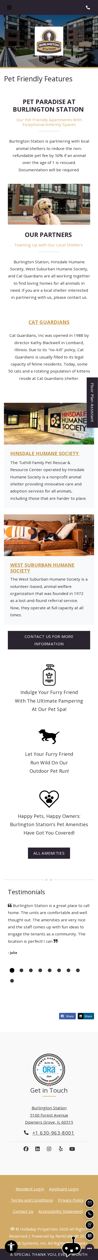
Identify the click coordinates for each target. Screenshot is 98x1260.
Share (69, 1016)
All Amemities (49, 853)
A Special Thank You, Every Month (49, 1254)
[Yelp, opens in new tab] (60, 1149)
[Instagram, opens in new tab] (49, 1149)
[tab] (12, 970)
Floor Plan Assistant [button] (92, 405)
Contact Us (23, 1211)
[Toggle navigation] (9, 8)
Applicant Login (64, 1188)
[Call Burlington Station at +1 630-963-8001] (88, 8)
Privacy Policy (71, 1200)
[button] (79, 8)
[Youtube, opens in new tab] (72, 1149)
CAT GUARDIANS (49, 322)
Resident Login (30, 1188)
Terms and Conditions (32, 1200)
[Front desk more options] (89, 1248)
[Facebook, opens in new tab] (26, 1149)
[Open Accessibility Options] (11, 1247)
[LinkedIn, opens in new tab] (37, 1149)
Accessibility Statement (60, 1211)
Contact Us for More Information (49, 640)
